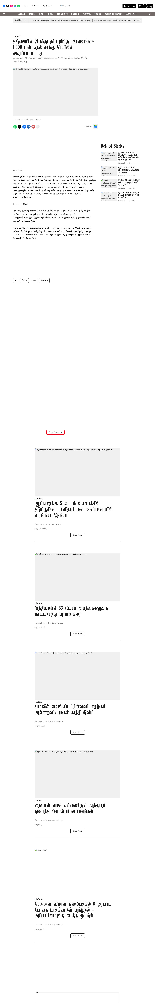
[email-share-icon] (33, 128)
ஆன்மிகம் (87, 14)
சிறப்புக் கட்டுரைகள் (113, 14)
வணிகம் (97, 14)
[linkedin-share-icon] (29, 128)
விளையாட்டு (62, 14)
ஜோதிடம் (75, 14)
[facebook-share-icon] (24, 128)
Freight (24, 280)
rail (16, 280)
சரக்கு (34, 280)
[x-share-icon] (19, 128)
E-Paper (25, 6)
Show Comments (55, 432)
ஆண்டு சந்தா (130, 14)
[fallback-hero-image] (109, 156)
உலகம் (41, 14)
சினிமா (50, 14)
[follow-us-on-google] (95, 126)
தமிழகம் (21, 14)
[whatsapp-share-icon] (15, 128)
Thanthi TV (47, 6)
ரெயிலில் (44, 280)
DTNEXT (35, 6)
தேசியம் (32, 14)
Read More (77, 535)
